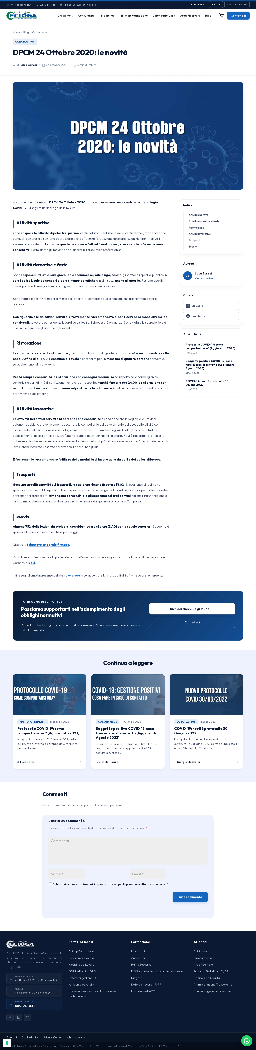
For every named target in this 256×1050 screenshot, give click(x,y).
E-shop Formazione (134, 15)
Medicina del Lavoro (81, 964)
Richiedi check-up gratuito (190, 609)
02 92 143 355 (47, 4)
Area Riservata (190, 15)
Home (16, 32)
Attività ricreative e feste (204, 221)
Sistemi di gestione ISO (83, 978)
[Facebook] (10, 1017)
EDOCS (215, 4)
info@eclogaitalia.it (20, 4)
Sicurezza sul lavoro (81, 958)
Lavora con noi (203, 958)
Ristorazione (196, 227)
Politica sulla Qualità (207, 978)
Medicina (107, 15)
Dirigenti (136, 978)
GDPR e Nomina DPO (82, 971)
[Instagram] (27, 1017)
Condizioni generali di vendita (212, 991)
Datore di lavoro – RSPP (146, 984)
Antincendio (138, 958)
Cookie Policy (30, 1037)
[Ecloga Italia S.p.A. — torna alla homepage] (21, 15)
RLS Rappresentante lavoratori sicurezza (157, 971)
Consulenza (86, 15)
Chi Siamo (64, 15)
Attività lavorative (200, 233)
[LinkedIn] (18, 1017)
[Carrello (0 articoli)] (221, 15)
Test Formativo (197, 4)
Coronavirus (39, 32)
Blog (208, 15)
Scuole (193, 246)
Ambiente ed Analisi (81, 984)
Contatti (11, 1037)
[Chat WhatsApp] (246, 1040)
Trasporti (194, 240)
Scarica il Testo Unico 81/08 (211, 971)
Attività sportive (198, 214)
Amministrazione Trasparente (213, 984)
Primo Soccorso (141, 964)
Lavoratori (138, 951)
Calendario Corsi (164, 15)
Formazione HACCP (144, 991)
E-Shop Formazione (81, 951)
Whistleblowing (76, 1037)
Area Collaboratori (237, 4)
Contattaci (238, 15)
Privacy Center (52, 1037)
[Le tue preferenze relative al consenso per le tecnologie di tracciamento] (7, 1043)
